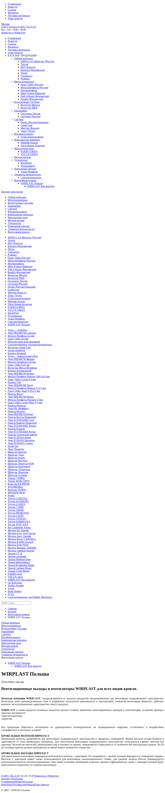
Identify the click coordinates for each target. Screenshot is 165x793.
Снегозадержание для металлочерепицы (30, 344)
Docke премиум (16, 350)
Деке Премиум (16, 449)
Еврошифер (20, 110)
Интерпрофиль (29, 90)
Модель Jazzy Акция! (19, 536)
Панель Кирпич (16, 411)
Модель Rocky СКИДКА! (22, 539)
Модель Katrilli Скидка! (21, 542)
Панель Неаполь (17, 405)
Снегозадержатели (31, 177)
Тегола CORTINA (17, 498)
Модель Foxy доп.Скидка (22, 533)
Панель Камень (16, 428)
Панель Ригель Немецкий (22, 417)
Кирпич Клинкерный (19, 370)
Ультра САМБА (16, 478)
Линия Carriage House (20, 568)
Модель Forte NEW (18, 545)
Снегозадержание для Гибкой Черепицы (30, 597)
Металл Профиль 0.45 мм (22, 362)
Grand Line (26, 125)
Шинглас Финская (18, 472)
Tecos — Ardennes (17, 330)
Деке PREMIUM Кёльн (20, 414)
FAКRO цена (15, 574)
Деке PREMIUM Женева (21, 359)
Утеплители (20, 160)
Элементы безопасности (27, 174)
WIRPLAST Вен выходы (40, 186)
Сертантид (26, 76)
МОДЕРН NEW (16, 492)
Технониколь (28, 166)
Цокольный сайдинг (25, 168)
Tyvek (11, 588)
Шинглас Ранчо (16, 457)
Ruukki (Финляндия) (32, 99)
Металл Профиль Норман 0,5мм (25, 399)
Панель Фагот (15, 394)
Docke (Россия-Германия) (35, 122)
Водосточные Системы (27, 102)
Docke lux (13, 446)
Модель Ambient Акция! (21, 550)
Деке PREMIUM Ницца (21, 396)
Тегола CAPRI (16, 507)
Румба (11, 495)
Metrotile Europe (29, 142)
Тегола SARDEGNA (19, 521)
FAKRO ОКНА (29, 151)
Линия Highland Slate (19, 559)
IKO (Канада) (28, 67)
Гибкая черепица (23, 58)
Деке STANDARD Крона (22, 431)
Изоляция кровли (23, 134)
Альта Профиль (29, 171)
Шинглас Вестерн (17, 460)
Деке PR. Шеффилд (18, 408)
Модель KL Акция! (18, 530)
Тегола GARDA (16, 504)
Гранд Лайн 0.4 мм (18, 338)
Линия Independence (19, 562)
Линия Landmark (17, 556)
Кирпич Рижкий (17, 353)
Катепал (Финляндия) (33, 70)
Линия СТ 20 (15, 553)
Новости (12, 6)
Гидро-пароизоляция (32, 136)
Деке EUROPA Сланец (20, 443)
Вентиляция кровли (25, 180)
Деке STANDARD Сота (21, 420)
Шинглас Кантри (17, 452)
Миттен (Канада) (30, 128)
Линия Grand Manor (18, 571)
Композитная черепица (27, 139)
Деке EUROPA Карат (19, 437)
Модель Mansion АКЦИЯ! (22, 547)
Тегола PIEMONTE (18, 513)
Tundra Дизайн (16, 585)
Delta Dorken (15, 591)
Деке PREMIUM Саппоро (22, 333)
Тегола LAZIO (16, 515)
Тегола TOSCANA (18, 524)
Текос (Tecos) (28, 131)
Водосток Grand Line (19, 347)
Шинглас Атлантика (19, 469)
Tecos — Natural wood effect (23, 356)
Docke (24, 73)
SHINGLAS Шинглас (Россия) (37, 61)
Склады (12, 9)
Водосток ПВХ (29, 107)
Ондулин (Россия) (30, 116)
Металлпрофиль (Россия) (34, 87)
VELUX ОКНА (29, 154)
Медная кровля (22, 157)
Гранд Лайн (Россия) (32, 84)
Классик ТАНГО (17, 489)
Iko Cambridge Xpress (19, 527)
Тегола (24, 64)
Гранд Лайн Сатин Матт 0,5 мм (25, 402)
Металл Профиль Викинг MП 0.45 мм (29, 376)
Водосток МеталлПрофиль (22, 367)
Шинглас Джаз (16, 455)
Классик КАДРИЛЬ (19, 484)
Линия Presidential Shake (21, 565)
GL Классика (15, 582)
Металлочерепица (24, 81)
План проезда (15, 18)
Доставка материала (19, 15)
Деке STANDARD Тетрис (22, 425)
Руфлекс (25, 78)
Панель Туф (14, 382)
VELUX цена (15, 576)
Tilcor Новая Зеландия (33, 145)
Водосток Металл (30, 105)
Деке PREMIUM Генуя (20, 385)
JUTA (11, 594)
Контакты (13, 12)
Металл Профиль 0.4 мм (21, 335)
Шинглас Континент (19, 466)
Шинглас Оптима (17, 475)
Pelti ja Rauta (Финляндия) (35, 96)
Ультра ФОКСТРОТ (19, 481)
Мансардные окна (24, 148)
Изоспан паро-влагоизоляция (24, 341)
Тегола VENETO (17, 518)
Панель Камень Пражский (22, 423)
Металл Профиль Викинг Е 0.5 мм (27, 388)
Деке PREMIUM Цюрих (21, 373)
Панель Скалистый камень (22, 434)
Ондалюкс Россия (30, 113)
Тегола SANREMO (18, 501)
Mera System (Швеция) (33, 93)
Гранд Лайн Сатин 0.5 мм (22, 379)
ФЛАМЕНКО (15, 486)
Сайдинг (19, 119)
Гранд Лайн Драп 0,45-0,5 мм (24, 391)
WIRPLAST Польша (32, 183)
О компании (14, 4)
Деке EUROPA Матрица (21, 440)
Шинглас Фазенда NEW (21, 463)
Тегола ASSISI (16, 510)
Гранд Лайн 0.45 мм (19, 365)
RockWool (26, 163)
